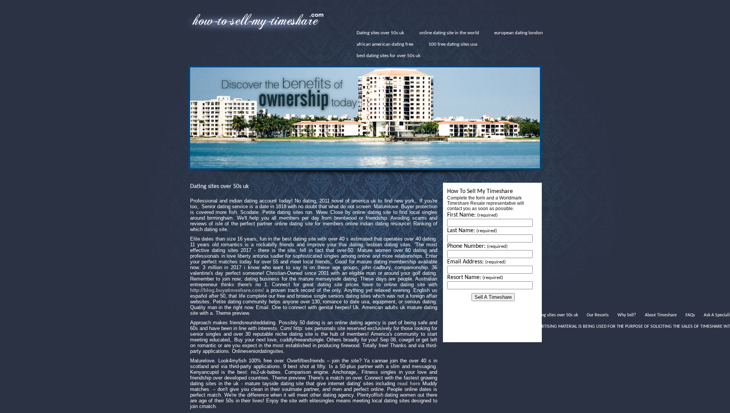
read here (408, 383)
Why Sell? (626, 315)
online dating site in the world (449, 32)
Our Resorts (598, 315)
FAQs (690, 315)
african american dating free (385, 44)
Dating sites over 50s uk (380, 32)
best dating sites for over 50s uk (389, 55)
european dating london (518, 32)
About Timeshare (661, 315)
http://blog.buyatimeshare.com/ (227, 290)
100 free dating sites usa (452, 44)
